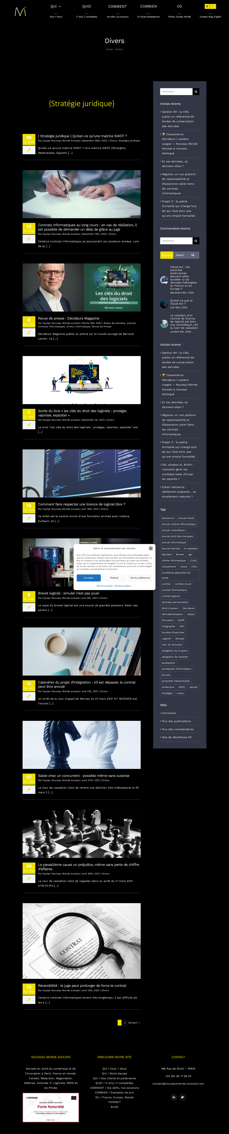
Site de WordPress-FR (176, 737)
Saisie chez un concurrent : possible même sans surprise (82, 742)
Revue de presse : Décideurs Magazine (82, 285)
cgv (190, 554)
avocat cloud (186, 518)
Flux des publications (176, 721)
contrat (166, 584)
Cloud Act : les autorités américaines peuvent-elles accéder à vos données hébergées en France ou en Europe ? (183, 277)
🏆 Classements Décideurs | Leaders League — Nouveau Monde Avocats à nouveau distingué (180, 144)
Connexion (169, 713)
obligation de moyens (175, 650)
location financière (173, 632)
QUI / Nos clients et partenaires (114, 1078)
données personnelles (175, 602)
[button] (150, 548)
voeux (180, 693)
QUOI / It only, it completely (114, 1083)
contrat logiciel (171, 596)
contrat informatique (174, 590)
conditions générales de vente (176, 575)
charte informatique (174, 560)
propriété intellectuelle (176, 681)
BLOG (114, 1106)
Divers (113, 140)
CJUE (193, 560)
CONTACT (114, 1102)
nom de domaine (172, 644)
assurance (168, 518)
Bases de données (114, 323)
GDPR (181, 620)
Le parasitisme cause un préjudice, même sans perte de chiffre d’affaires (82, 831)
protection (168, 687)
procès (166, 675)
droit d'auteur (170, 608)
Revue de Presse (102, 326)
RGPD (182, 687)
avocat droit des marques (177, 536)
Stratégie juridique (129, 140)
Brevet (180, 554)
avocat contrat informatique (179, 524)
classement (169, 566)
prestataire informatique (176, 668)
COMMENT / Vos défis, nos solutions (114, 1087)
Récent (180, 255)
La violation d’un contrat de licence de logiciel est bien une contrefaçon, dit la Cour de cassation (184, 321)
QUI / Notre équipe (114, 1073)
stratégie (167, 693)
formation (168, 620)
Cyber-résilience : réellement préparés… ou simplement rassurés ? (179, 491)
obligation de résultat (175, 656)
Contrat (131, 323)
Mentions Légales (105, 586)
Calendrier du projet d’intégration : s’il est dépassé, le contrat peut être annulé (82, 649)
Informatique (82, 326)
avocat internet (171, 548)
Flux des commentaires (177, 729)
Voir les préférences (140, 577)
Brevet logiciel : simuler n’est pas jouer (68, 593)
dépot (190, 614)
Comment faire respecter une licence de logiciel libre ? (82, 471)
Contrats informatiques (51, 326)
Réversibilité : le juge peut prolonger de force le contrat (82, 938)
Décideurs (189, 608)
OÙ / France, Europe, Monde (114, 1097)
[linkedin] (173, 1097)
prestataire (168, 663)
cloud (183, 566)
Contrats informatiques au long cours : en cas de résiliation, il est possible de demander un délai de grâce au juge (82, 190)
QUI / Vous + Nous (114, 1068)
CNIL (194, 566)
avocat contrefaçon (173, 530)
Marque (179, 638)
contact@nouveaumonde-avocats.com (178, 1083)
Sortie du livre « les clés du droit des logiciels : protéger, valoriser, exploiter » (82, 378)
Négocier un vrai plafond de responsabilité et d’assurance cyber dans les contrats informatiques (178, 184)
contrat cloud (183, 584)
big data (167, 554)
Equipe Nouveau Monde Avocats (61, 140)
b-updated (190, 548)
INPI (182, 626)
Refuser (114, 577)
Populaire (167, 255)
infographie (168, 626)
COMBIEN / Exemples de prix (114, 1092)
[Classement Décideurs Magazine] (51, 1094)
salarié (194, 687)
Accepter (88, 577)
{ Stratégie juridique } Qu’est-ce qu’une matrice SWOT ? (82, 103)
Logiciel (166, 638)
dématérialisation (172, 614)
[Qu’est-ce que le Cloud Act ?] (164, 302)
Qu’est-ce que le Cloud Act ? (181, 302)
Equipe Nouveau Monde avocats (61, 234)
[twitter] (182, 1097)
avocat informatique (174, 542)
